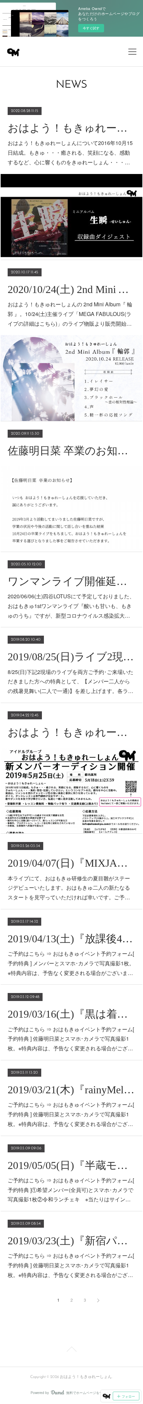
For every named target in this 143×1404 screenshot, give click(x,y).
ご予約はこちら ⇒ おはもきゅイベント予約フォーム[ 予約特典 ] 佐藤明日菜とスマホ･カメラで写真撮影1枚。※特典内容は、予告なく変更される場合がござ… (71, 1038)
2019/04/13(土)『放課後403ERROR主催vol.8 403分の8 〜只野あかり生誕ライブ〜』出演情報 (71, 939)
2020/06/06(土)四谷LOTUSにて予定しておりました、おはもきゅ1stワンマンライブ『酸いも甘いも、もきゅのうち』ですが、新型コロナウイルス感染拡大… (71, 605)
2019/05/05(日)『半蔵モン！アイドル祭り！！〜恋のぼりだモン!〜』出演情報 (71, 1165)
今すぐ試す (91, 28)
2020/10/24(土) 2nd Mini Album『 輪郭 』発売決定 (71, 289)
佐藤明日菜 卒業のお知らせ (71, 451)
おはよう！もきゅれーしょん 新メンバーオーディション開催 (71, 732)
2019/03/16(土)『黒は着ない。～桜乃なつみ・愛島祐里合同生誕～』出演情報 (71, 1014)
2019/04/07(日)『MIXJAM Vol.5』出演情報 (71, 863)
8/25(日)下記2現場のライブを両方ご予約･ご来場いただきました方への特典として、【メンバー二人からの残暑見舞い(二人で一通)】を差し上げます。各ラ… (70, 681)
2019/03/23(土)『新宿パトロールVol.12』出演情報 (71, 1241)
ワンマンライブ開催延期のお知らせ (71, 581)
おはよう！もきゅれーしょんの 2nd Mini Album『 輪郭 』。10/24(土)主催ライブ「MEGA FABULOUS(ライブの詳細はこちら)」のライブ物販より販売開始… (70, 313)
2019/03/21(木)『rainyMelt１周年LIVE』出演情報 (71, 1090)
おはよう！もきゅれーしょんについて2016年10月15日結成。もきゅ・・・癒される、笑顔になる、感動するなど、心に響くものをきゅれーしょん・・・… (70, 152)
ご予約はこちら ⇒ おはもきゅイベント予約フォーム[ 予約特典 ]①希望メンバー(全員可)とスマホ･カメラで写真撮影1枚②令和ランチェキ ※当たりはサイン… (71, 1189)
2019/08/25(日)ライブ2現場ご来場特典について (71, 657)
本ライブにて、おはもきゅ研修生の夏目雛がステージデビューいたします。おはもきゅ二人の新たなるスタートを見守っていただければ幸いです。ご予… (69, 887)
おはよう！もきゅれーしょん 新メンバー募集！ (71, 128)
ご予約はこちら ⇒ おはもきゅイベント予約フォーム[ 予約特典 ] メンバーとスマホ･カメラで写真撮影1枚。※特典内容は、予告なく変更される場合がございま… (71, 963)
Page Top (71, 1350)
